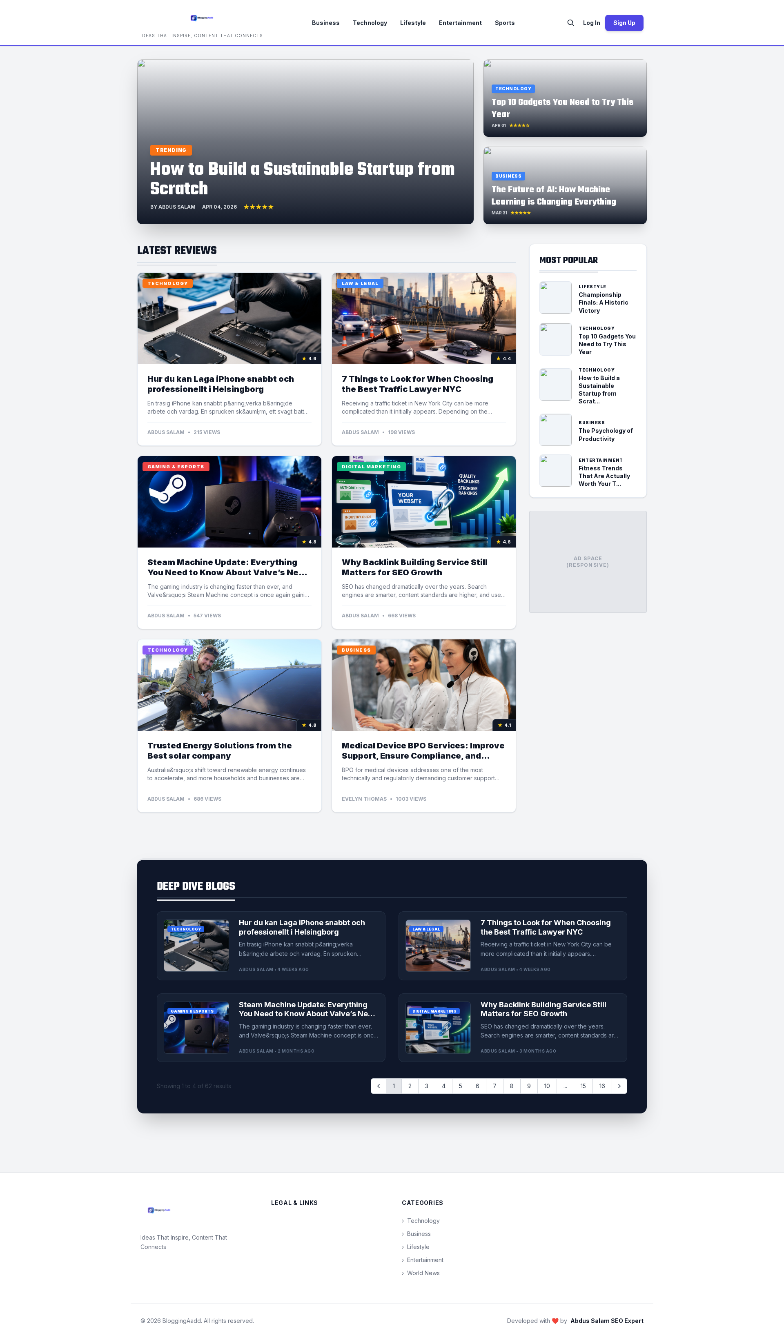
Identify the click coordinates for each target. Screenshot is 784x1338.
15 (583, 1085)
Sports (505, 22)
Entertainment (460, 22)
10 (547, 1085)
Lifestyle (413, 22)
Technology (370, 22)
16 (602, 1085)
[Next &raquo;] (619, 1086)
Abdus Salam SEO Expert (607, 1320)
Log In (591, 22)
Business (326, 22)
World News (421, 1272)
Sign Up (624, 22)
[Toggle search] (571, 23)
